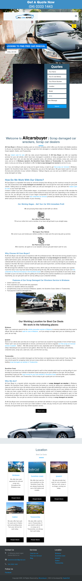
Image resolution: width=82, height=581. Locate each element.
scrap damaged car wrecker (59, 383)
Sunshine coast (37, 476)
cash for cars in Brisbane (30, 331)
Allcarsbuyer (42, 578)
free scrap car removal (61, 167)
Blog (31, 558)
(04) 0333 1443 (13, 564)
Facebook (8, 572)
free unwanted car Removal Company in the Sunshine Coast (40, 271)
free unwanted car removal (38, 196)
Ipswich (59, 476)
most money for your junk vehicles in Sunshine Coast (39, 374)
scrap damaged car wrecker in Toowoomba (24, 362)
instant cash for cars (17, 155)
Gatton (15, 517)
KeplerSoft (66, 578)
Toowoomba (35, 517)
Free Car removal (36, 556)
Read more (41, 411)
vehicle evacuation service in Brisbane (40, 329)
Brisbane (16, 475)
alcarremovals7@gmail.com (16, 560)
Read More (16, 498)
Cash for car (34, 553)
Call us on (11, 52)
